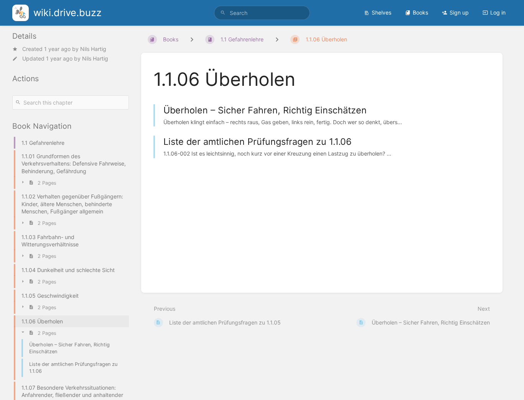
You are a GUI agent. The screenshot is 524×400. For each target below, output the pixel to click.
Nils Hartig (93, 49)
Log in (498, 12)
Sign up (459, 12)
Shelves (381, 12)
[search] (262, 13)
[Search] (223, 13)
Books (420, 12)
